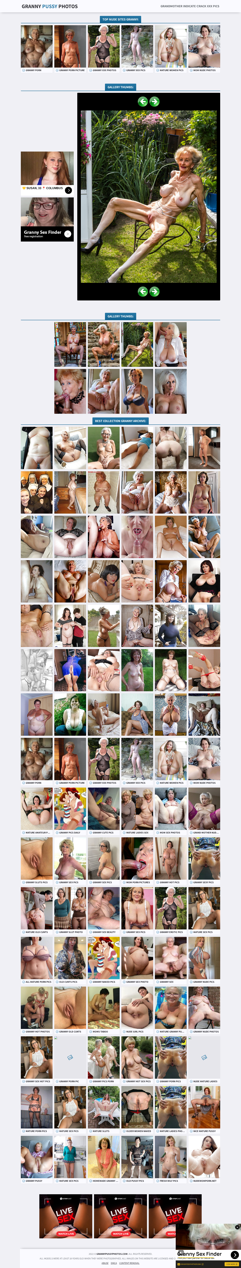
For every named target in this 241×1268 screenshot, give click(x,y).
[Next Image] (154, 101)
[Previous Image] (143, 101)
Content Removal (129, 1263)
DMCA (114, 1263)
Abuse (105, 1263)
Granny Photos (50, 6)
